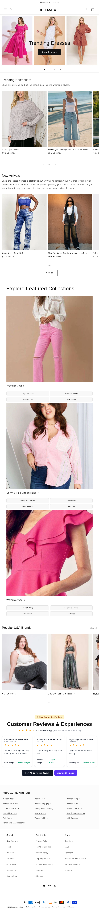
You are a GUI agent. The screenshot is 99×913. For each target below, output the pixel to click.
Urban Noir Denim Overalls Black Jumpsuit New (67, 253)
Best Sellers (40, 799)
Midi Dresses (72, 818)
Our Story (69, 841)
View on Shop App (65, 773)
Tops (8, 847)
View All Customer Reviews (38, 773)
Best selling (11, 876)
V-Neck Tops (8, 799)
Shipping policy (73, 907)
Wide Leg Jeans (71, 394)
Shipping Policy (42, 858)
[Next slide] (54, 69)
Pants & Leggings (43, 804)
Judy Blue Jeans (27, 394)
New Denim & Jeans (76, 813)
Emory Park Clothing (44, 808)
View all (50, 273)
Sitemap (39, 876)
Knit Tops (71, 614)
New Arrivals (40, 813)
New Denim (71, 399)
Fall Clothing (28, 608)
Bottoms (10, 858)
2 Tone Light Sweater (10, 150)
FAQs (67, 847)
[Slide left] (44, 164)
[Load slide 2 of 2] (48, 70)
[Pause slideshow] (61, 69)
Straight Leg (28, 399)
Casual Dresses (9, 813)
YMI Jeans (8, 693)
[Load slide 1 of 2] (44, 70)
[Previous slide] (38, 69)
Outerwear (27, 614)
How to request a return (75, 858)
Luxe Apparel (27, 507)
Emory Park (71, 501)
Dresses (10, 853)
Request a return (72, 864)
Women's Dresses (10, 804)
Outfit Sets (71, 507)
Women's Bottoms (75, 808)
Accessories (11, 870)
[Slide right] (55, 164)
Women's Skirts (41, 818)
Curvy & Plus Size (27, 501)
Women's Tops (14, 600)
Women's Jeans (15, 385)
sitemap (68, 870)
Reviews (39, 870)
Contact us (70, 853)
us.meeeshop (18, 907)
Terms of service (58, 907)
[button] (5, 10)
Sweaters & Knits (71, 608)
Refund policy (41, 853)
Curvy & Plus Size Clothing (21, 493)
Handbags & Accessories (14, 823)
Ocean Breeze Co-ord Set (12, 253)
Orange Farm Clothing (60, 693)
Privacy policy (44, 907)
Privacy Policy (41, 841)
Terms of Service (43, 847)
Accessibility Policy (44, 864)
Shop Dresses (49, 52)
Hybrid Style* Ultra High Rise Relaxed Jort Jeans (68, 150)
